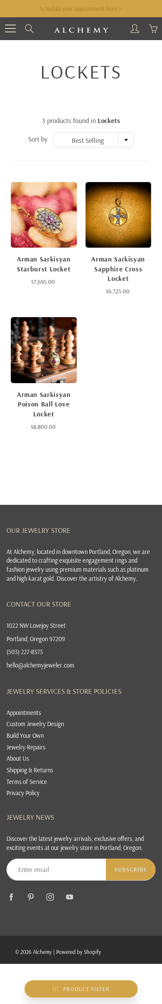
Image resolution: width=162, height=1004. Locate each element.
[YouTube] (69, 896)
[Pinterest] (30, 896)
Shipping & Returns (29, 770)
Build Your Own (25, 735)
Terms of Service (26, 781)
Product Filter (86, 988)
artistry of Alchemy (112, 578)
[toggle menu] (10, 28)
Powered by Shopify (78, 951)
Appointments (23, 712)
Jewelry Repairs (25, 747)
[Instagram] (49, 896)
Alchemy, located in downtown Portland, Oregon (71, 552)
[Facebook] (11, 896)
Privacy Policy (23, 793)
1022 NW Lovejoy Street (36, 625)
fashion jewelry (25, 569)
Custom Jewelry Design (35, 724)
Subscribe (130, 869)
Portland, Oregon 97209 (35, 639)
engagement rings (105, 560)
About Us (17, 758)
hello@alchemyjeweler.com (40, 665)
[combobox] (94, 140)
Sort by (38, 139)
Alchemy (42, 951)
